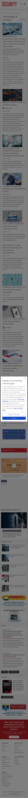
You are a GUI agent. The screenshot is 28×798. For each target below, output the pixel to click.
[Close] (25, 378)
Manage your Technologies (14, 414)
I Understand (14, 418)
